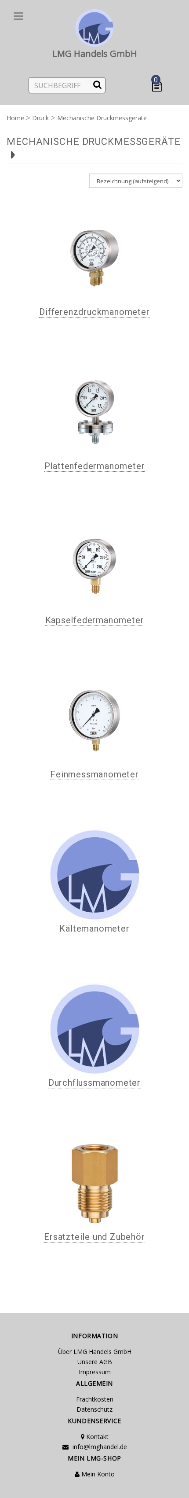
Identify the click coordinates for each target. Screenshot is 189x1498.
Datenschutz (94, 1409)
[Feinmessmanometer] (94, 720)
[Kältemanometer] (94, 875)
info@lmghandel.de (99, 1447)
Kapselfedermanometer (94, 620)
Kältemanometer (94, 928)
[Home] (94, 26)
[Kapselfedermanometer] (94, 566)
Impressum (95, 1372)
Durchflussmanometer (94, 1082)
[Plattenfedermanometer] (94, 412)
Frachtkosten (94, 1399)
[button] (159, 86)
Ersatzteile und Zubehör (94, 1237)
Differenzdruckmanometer (94, 312)
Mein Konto (97, 1474)
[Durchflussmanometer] (94, 1029)
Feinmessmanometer (94, 774)
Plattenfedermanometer (94, 466)
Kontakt (96, 1436)
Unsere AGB (94, 1361)
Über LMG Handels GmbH (94, 1351)
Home (15, 118)
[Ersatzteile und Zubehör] (94, 1183)
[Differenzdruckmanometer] (94, 258)
